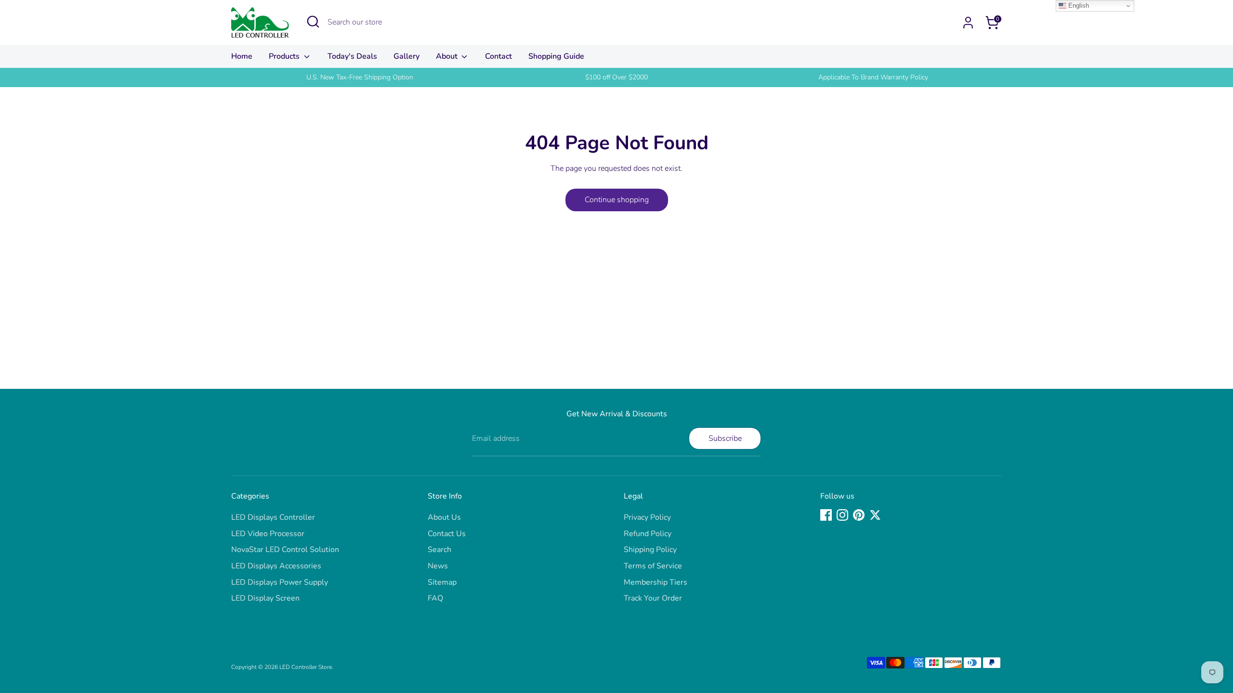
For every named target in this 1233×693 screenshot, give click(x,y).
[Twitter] (875, 515)
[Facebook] (826, 515)
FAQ (435, 598)
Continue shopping (617, 199)
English (1077, 5)
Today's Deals (352, 56)
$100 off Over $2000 (616, 77)
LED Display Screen (265, 598)
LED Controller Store (305, 667)
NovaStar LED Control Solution (285, 549)
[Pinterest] (859, 515)
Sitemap (442, 582)
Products (285, 56)
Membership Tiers (655, 582)
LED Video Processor (267, 533)
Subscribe (725, 438)
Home (241, 56)
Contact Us (447, 533)
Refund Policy (647, 533)
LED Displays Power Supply (279, 582)
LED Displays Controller (273, 517)
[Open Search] (313, 21)
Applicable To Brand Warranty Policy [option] (873, 77)
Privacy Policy (647, 517)
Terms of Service (653, 566)
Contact (498, 56)
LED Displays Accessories (276, 566)
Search (439, 549)
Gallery (407, 56)
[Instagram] (842, 515)
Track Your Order (653, 598)
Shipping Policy (650, 549)
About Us (444, 517)
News (438, 566)
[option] (359, 77)
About (447, 56)
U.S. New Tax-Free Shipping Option (359, 77)
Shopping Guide (556, 56)
